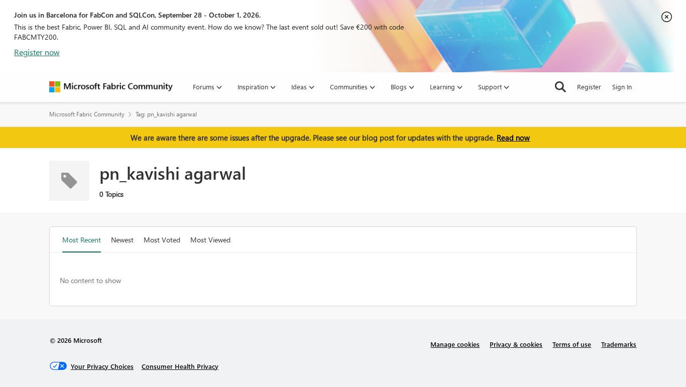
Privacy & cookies (516, 344)
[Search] (560, 87)
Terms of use (571, 344)
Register (589, 86)
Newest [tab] (122, 239)
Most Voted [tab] (162, 239)
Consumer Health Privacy (180, 366)
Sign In (622, 86)
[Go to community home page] (111, 86)
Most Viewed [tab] (210, 239)
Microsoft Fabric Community (87, 114)
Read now (513, 138)
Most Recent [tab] (81, 239)
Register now (37, 52)
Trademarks (618, 344)
